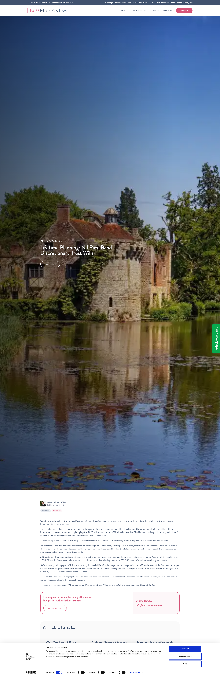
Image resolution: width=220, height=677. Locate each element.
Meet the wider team (55, 608)
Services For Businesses (61, 2)
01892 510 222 (144, 601)
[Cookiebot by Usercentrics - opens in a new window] (30, 672)
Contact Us (184, 10)
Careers (153, 10)
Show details (135, 672)
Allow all (185, 649)
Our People (124, 10)
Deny (185, 664)
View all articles (50, 264)
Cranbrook (144, 2)
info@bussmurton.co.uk (149, 605)
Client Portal (167, 10)
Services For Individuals (38, 2)
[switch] (81, 672)
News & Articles (139, 10)
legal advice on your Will (60, 585)
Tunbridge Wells (118, 2)
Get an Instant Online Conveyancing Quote (174, 2)
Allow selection (185, 656)
